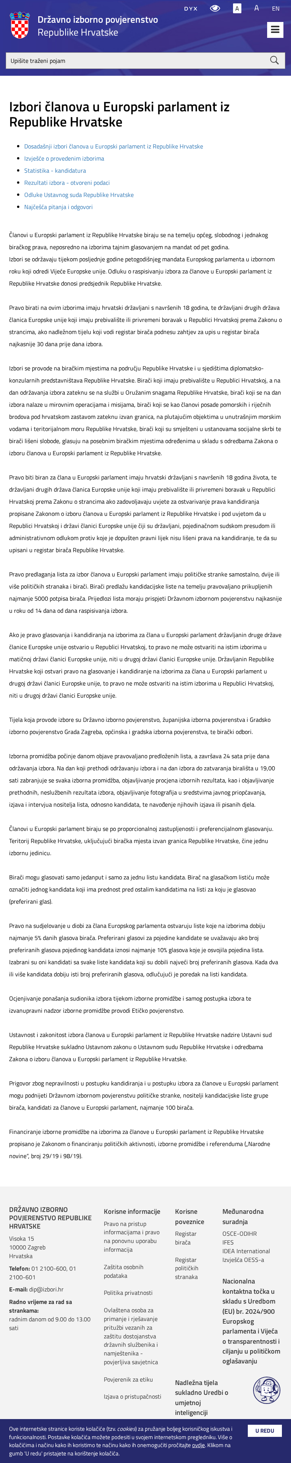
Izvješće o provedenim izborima (64, 158)
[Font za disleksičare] (191, 8)
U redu (264, 1430)
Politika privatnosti (128, 1292)
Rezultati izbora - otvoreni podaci (67, 182)
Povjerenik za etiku (128, 1379)
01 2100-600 (48, 1268)
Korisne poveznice (189, 1216)
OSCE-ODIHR (239, 1233)
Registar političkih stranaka (187, 1268)
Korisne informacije (132, 1211)
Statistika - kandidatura (55, 170)
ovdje (198, 1445)
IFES (228, 1242)
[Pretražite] (275, 60)
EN (276, 8)
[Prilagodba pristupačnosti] (215, 8)
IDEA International (246, 1250)
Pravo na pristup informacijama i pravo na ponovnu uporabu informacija (132, 1236)
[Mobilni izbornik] (275, 30)
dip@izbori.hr (46, 1289)
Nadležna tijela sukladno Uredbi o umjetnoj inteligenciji (201, 1397)
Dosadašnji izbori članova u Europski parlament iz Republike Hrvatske (113, 146)
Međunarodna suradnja (243, 1216)
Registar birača (186, 1238)
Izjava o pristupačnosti (132, 1396)
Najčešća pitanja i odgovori (58, 206)
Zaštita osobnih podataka (124, 1271)
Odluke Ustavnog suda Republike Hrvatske (79, 194)
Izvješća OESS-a (243, 1259)
